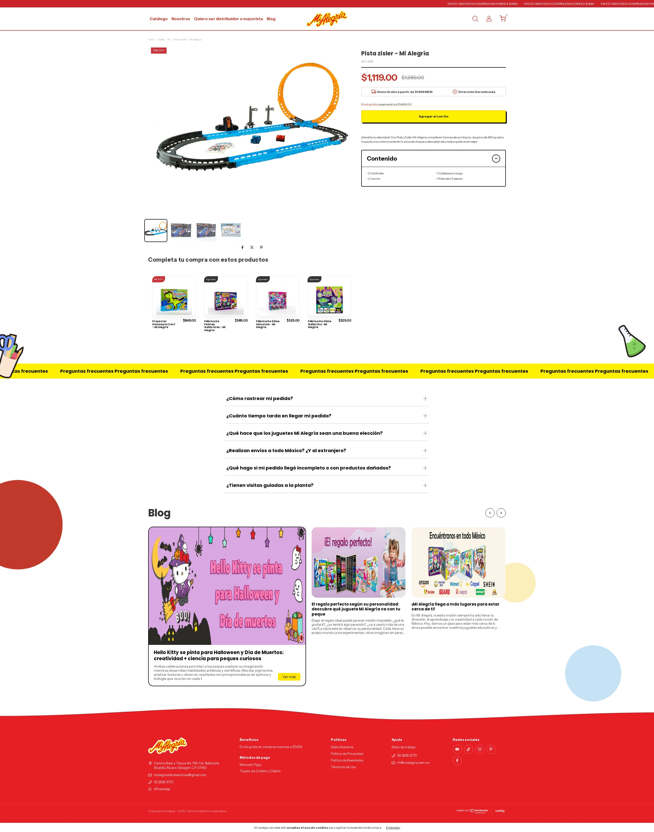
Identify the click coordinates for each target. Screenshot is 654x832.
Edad (161, 39)
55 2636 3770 (164, 782)
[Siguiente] (501, 512)
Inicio (151, 39)
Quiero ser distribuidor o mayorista (228, 18)
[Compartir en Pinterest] (261, 247)
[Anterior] (490, 512)
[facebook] (457, 760)
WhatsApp (162, 789)
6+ (169, 39)
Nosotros (180, 18)
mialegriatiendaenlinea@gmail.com (180, 775)
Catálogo (159, 18)
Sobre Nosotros (342, 747)
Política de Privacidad (347, 754)
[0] (501, 19)
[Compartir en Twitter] (252, 247)
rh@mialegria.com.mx (413, 763)
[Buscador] (475, 19)
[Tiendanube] (472, 812)
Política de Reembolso (347, 760)
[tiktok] (468, 749)
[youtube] (457, 749)
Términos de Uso (343, 767)
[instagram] (479, 749)
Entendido (393, 827)
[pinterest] (491, 749)
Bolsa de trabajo (403, 747)
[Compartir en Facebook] (243, 247)
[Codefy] (500, 811)
